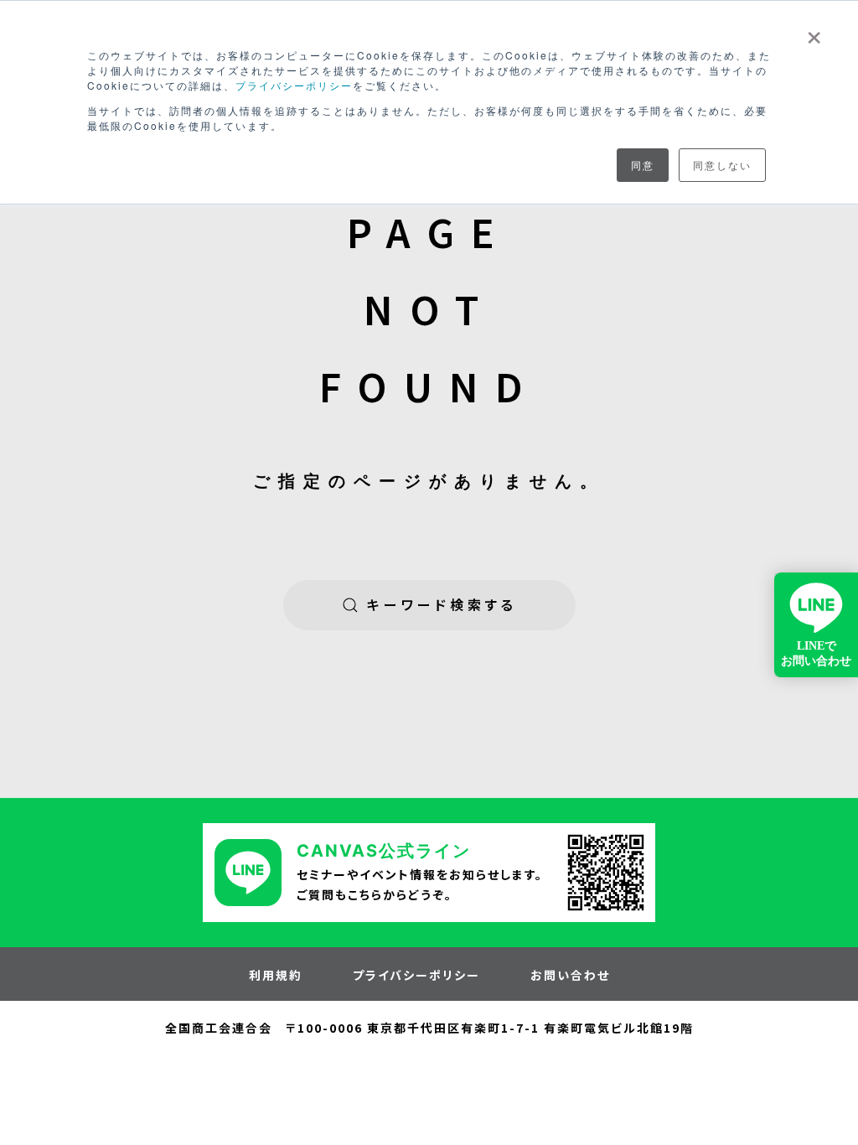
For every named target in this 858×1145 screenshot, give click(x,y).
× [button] (814, 31)
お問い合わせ (570, 974)
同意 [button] (642, 165)
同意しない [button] (722, 165)
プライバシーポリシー (294, 85)
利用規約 (275, 974)
